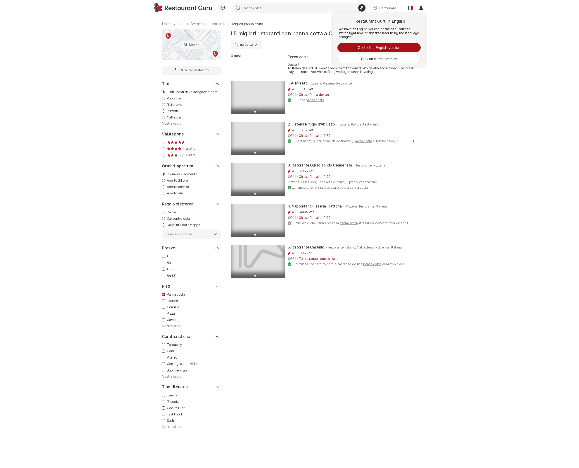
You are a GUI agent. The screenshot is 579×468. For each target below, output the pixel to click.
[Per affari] (222, 8)
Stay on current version (379, 59)
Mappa (194, 45)
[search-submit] (238, 8)
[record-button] (361, 8)
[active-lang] (410, 7)
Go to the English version (379, 47)
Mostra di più (171, 123)
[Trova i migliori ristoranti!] (183, 7)
